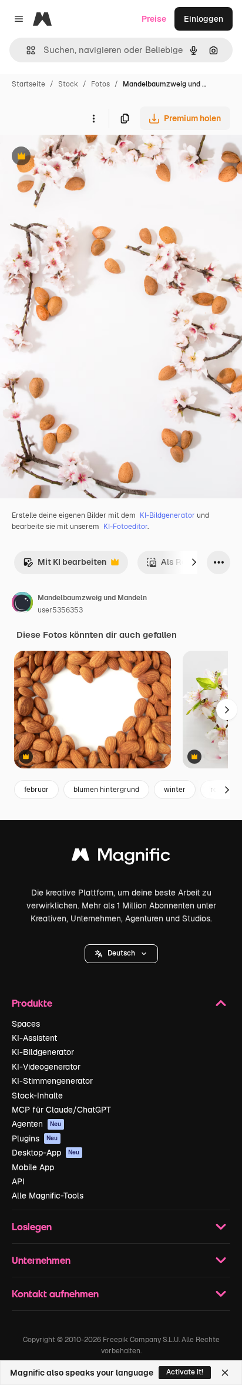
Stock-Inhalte (37, 1095)
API (18, 1181)
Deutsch (121, 953)
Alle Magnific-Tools (47, 1195)
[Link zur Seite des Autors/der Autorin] (22, 604)
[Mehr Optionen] (93, 118)
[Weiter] (193, 562)
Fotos (100, 84)
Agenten (37, 1123)
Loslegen (32, 1226)
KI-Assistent (34, 1038)
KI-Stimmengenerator (52, 1081)
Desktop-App (46, 1152)
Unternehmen (41, 1260)
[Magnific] (121, 857)
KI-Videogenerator (46, 1066)
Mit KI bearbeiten (64, 565)
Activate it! (184, 1372)
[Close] (225, 1373)
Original (75, 157)
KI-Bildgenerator (167, 515)
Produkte (32, 1003)
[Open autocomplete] (26, 50)
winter (175, 789)
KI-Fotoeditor (125, 526)
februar (36, 789)
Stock (68, 84)
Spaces (26, 1023)
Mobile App (33, 1167)
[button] (121, 953)
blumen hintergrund (106, 789)
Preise (154, 19)
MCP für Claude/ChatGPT (61, 1109)
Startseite (28, 84)
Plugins (35, 1138)
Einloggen (203, 19)
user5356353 (60, 610)
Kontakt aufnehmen (55, 1293)
